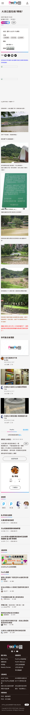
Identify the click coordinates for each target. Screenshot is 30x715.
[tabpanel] (14, 444)
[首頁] (15, 3)
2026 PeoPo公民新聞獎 (7, 682)
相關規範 (3, 662)
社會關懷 (6, 37)
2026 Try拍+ (4, 678)
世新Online (7, 599)
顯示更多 (9, 44)
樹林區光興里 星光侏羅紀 (10, 613)
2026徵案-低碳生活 (21, 678)
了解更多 (15, 487)
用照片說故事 (5, 689)
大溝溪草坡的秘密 (7, 520)
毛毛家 (6, 581)
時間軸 (3, 664)
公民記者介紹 (19, 667)
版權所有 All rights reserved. (11, 48)
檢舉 (13, 22)
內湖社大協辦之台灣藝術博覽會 (15, 387)
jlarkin (26, 508)
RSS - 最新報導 (5, 696)
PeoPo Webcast (20, 662)
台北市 (12, 31)
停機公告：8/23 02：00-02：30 (12, 605)
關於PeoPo (4, 659)
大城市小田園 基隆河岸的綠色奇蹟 (13, 630)
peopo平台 (7, 607)
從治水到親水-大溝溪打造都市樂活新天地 (15, 588)
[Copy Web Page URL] (15, 55)
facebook (12, 651)
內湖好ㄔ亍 (11, 101)
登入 (20, 435)
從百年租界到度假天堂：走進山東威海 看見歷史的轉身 (14, 621)
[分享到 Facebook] (5, 55)
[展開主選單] (2, 3)
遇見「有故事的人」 (21, 689)
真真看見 (6, 615)
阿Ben (5, 624)
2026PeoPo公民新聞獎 (8, 567)
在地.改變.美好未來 (21, 686)
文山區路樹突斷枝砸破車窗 (10, 528)
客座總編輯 (18, 670)
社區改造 (13, 37)
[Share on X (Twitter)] (9, 55)
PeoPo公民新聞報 (20, 659)
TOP (27, 704)
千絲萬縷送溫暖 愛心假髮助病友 (12, 597)
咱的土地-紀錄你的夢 (7, 686)
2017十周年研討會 (20, 681)
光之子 (6, 591)
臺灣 (8, 31)
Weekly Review (6, 667)
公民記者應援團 (20, 664)
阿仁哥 (11, 508)
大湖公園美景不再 (10, 358)
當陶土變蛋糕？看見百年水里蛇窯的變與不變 (14, 578)
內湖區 (17, 31)
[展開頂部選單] (27, 3)
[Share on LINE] (12, 55)
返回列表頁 (14, 459)
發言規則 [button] (25, 429)
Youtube (17, 651)
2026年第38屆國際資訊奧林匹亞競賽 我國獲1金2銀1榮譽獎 (14, 538)
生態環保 (20, 37)
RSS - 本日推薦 (5, 699)
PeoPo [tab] (12, 429)
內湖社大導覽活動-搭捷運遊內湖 (15, 416)
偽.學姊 (6, 360)
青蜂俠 (3, 508)
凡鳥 (5, 389)
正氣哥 (6, 632)
